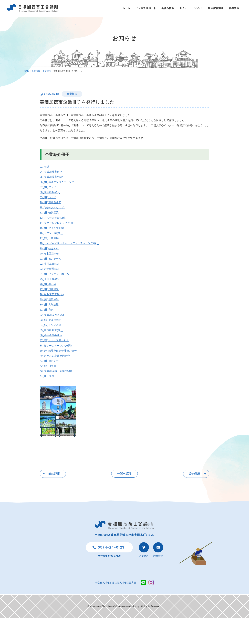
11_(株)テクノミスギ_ (52, 207)
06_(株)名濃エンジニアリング (57, 182)
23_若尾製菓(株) (49, 268)
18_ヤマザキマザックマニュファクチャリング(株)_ (69, 243)
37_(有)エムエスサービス (54, 340)
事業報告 (47, 71)
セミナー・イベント (191, 8)
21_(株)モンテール (50, 258)
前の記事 (54, 473)
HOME (26, 71)
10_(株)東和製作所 (50, 202)
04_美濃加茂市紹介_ (52, 171)
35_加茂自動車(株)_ (51, 330)
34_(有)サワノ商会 (50, 325)
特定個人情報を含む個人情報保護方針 (115, 582)
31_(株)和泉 (47, 309)
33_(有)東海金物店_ (51, 319)
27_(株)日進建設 (49, 289)
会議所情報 (167, 8)
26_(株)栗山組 (48, 284)
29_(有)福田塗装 (49, 299)
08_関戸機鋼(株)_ (50, 192)
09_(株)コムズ (48, 197)
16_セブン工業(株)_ (51, 233)
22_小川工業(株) (49, 263)
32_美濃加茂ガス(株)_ (52, 314)
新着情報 (234, 8)
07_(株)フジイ (48, 187)
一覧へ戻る (124, 473)
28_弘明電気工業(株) (52, 294)
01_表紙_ (45, 166)
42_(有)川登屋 (48, 365)
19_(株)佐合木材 (49, 248)
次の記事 (195, 473)
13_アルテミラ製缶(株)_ (54, 217)
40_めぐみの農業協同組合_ (55, 355)
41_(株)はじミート (50, 360)
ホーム (126, 8)
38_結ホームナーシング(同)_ (56, 345)
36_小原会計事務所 (51, 335)
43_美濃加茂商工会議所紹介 (56, 370)
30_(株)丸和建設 (49, 304)
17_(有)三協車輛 (49, 238)
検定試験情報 (216, 8)
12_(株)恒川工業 (49, 212)
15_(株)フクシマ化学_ (52, 227)
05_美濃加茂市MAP (51, 176)
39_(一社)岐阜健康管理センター (58, 350)
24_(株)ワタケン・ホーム (54, 273)
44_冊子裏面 (47, 376)
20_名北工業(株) (49, 253)
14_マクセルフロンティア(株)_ (58, 222)
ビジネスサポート (146, 8)
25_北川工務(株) (49, 279)
